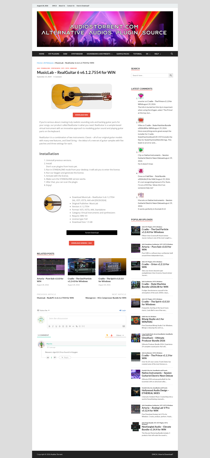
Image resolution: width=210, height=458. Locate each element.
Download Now (81, 115)
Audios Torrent (56, 454)
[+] (83, 326)
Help (156, 54)
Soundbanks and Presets (98, 54)
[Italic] (53, 326)
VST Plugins (53, 54)
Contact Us (70, 6)
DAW (65, 54)
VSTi (62, 68)
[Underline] (56, 326)
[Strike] (59, 326)
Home (41, 54)
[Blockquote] (70, 326)
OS (147, 54)
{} (80, 326)
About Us (62, 6)
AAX (38, 68)
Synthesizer (77, 54)
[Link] (76, 326)
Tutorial (137, 54)
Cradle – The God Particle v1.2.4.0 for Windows (80, 280)
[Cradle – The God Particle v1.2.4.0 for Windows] (82, 267)
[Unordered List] (66, 326)
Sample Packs (123, 54)
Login (123, 310)
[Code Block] (73, 326)
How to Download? (83, 6)
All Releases (49, 63)
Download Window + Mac (81, 243)
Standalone (45, 68)
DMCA (54, 6)
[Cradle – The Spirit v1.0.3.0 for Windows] (112, 267)
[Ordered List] (63, 326)
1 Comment (57, 77)
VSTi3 (67, 68)
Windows (73, 68)
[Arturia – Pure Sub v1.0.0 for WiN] (51, 267)
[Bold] (49, 326)
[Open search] (172, 54)
